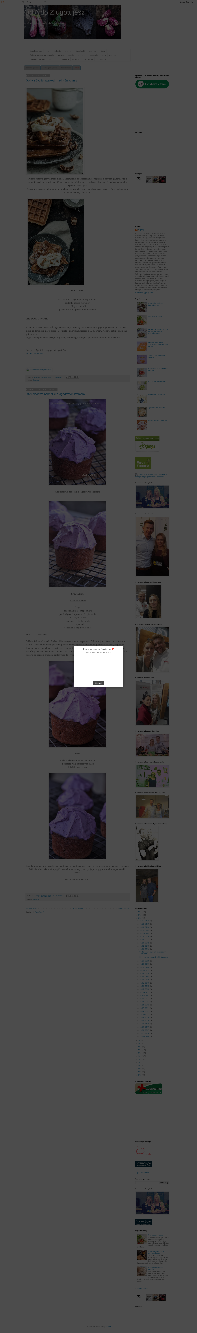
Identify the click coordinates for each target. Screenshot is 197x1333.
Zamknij (98, 683)
